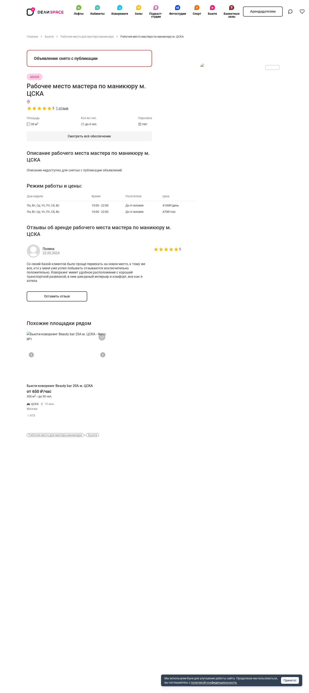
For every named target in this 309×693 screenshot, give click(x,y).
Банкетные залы (232, 15)
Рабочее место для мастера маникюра (55, 435)
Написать (92, 416)
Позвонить (92, 406)
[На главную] (45, 11)
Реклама (272, 67)
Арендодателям (263, 11)
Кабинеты (97, 13)
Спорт (197, 13)
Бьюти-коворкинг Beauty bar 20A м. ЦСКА (60, 386)
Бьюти (212, 13)
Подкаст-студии (155, 15)
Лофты (79, 13)
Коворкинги (119, 13)
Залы (139, 13)
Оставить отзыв (57, 296)
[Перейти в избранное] (302, 11)
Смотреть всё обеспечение (89, 136)
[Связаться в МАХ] (290, 11)
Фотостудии (177, 13)
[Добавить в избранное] (102, 337)
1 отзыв (62, 108)
